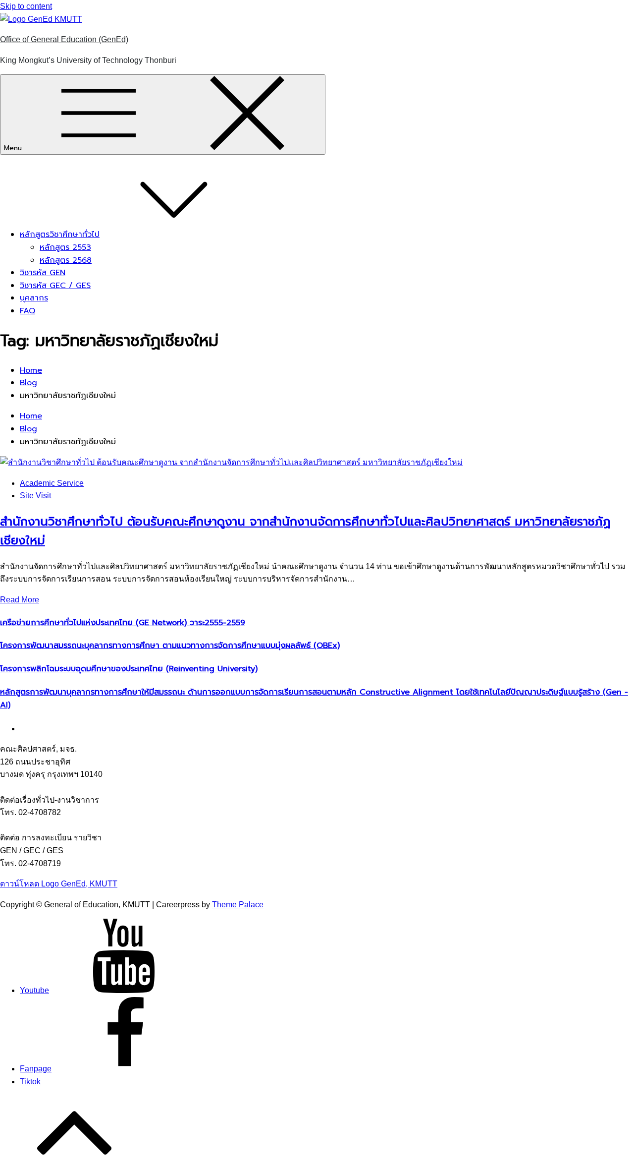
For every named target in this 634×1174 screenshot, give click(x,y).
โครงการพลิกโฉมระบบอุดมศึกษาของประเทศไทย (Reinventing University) (129, 669)
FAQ (27, 311)
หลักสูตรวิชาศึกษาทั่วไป (60, 234)
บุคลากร (34, 298)
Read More (19, 599)
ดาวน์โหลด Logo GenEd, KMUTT (58, 884)
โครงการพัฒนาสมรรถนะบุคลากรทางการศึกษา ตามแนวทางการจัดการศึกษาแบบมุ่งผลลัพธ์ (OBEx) (170, 645)
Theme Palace (238, 904)
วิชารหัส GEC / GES (55, 286)
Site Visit (35, 495)
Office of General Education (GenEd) (64, 39)
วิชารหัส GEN (42, 273)
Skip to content (26, 6)
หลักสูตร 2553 (65, 247)
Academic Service (52, 483)
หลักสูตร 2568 (66, 260)
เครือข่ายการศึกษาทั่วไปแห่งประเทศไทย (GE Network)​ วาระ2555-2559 (122, 623)
